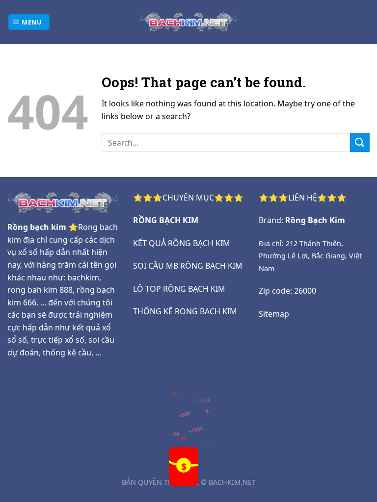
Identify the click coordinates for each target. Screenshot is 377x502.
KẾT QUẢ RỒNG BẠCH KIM (181, 243)
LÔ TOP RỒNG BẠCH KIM (179, 288)
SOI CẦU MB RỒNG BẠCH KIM (187, 265)
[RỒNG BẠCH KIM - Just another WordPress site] (188, 21)
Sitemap (274, 313)
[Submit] (360, 142)
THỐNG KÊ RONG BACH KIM (185, 311)
